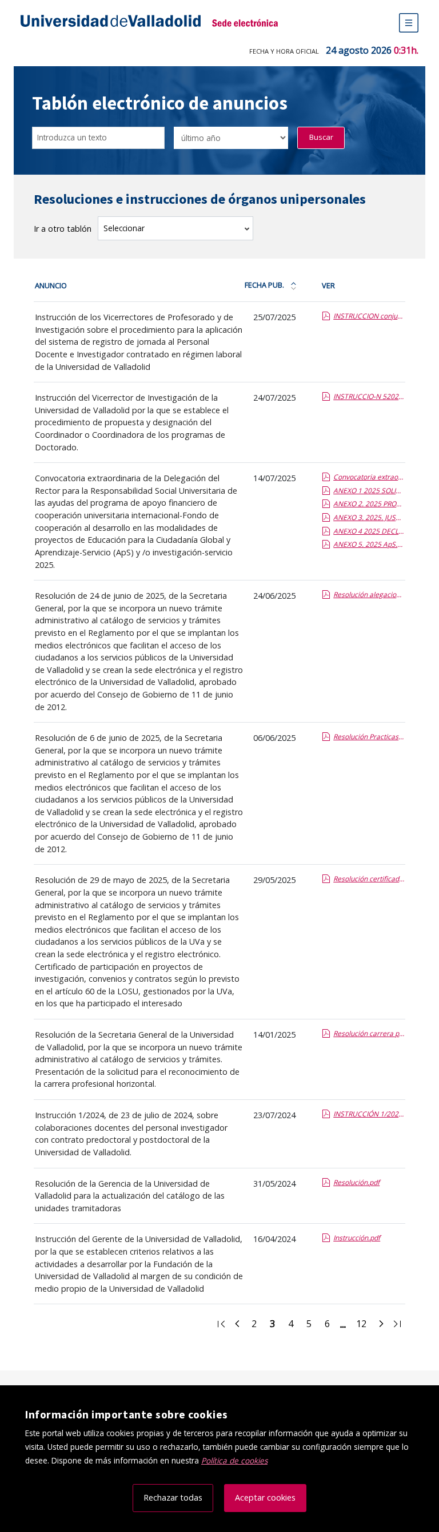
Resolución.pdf (356, 1182)
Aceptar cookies (265, 1497)
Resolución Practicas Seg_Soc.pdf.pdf (368, 736)
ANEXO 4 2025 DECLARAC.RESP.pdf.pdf (368, 531)
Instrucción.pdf (356, 1238)
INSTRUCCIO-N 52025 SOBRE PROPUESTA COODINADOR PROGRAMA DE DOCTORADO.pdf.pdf (368, 396)
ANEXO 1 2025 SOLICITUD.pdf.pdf (368, 490)
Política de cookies (234, 1460)
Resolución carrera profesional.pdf (368, 1033)
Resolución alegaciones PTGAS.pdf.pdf (368, 594)
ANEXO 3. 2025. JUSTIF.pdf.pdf (368, 517)
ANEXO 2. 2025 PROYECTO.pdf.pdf (368, 504)
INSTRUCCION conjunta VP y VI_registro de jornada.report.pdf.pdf (368, 316)
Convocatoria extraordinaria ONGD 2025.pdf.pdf (368, 477)
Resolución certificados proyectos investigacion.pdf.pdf (368, 879)
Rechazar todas (172, 1497)
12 (364, 1325)
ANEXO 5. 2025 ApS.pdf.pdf (368, 544)
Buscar (321, 137)
